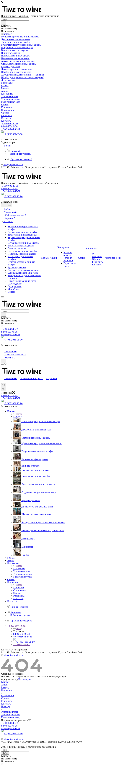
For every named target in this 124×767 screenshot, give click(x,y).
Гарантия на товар (10, 717)
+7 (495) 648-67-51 (10, 129)
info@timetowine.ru (13, 164)
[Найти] (3, 22)
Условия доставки (10, 714)
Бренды (5, 687)
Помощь (5, 706)
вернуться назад (9, 679)
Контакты (6, 703)
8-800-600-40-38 (10, 123)
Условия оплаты (9, 712)
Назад (19, 414)
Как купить (19, 568)
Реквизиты (6, 701)
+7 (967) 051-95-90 (13, 134)
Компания (18, 587)
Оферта (5, 698)
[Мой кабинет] (2, 348)
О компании (7, 695)
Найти (5, 753)
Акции (4, 684)
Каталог (17, 416)
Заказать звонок (21, 644)
